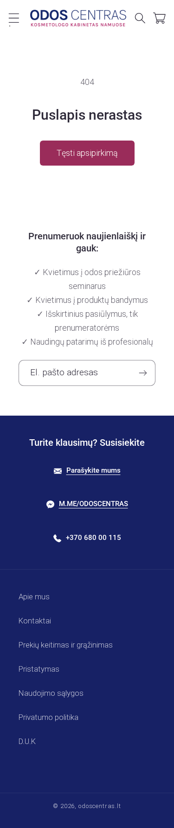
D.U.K (27, 741)
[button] (14, 18)
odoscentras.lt (99, 805)
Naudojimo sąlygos (51, 693)
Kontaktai (35, 620)
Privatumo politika (48, 717)
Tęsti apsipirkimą (87, 153)
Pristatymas (39, 669)
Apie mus (34, 596)
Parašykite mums (93, 470)
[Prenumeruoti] (142, 373)
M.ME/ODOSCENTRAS (93, 504)
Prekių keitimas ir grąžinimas (66, 644)
